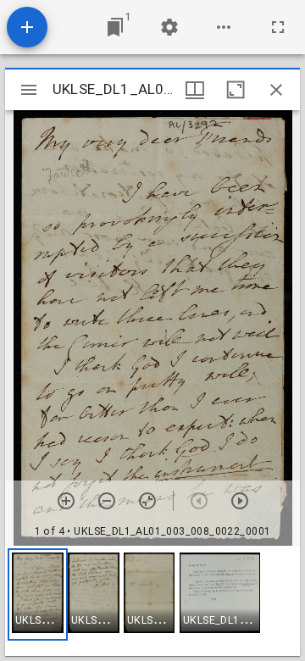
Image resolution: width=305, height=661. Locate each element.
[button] (38, 594)
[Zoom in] (66, 500)
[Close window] (276, 89)
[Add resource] (27, 27)
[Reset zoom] (147, 500)
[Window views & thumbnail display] (195, 89)
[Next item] (239, 500)
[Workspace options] (223, 27)
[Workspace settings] (169, 27)
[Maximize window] (235, 89)
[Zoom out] (106, 500)
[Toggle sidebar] (28, 89)
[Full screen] (278, 27)
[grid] (152, 601)
